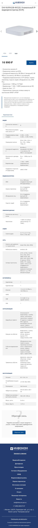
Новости (19, 499)
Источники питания (19, 485)
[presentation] (1, 31)
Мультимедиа (19, 467)
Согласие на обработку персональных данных (19, 522)
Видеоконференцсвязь (19, 478)
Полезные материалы (19, 495)
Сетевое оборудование (19, 471)
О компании (19, 488)
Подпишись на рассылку (19, 519)
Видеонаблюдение (19, 460)
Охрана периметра (19, 481)
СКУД (19, 474)
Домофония (19, 464)
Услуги (19, 492)
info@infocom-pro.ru (20, 502)
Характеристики (7, 114)
